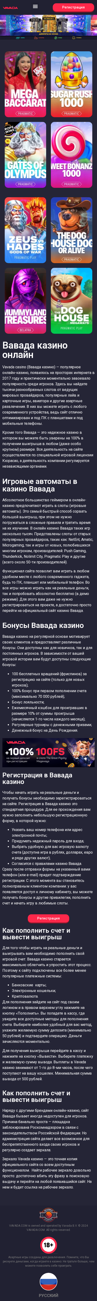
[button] (35, 6)
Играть (25, 91)
